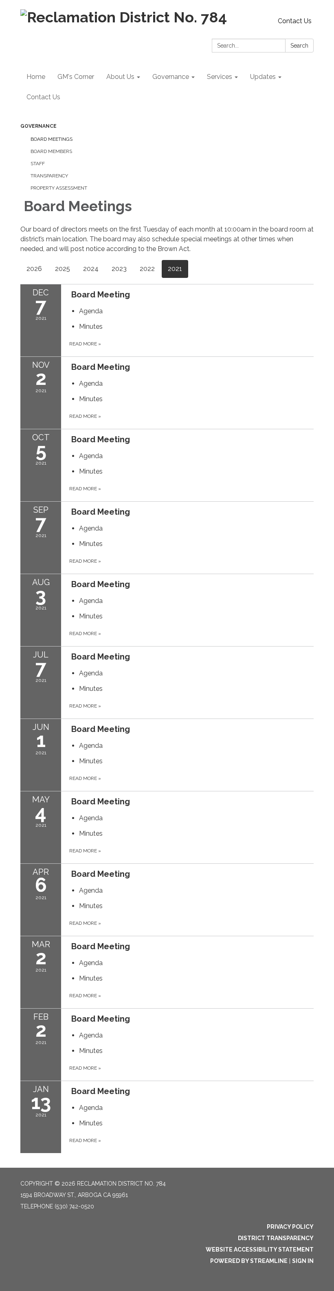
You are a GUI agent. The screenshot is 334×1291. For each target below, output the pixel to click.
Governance (38, 126)
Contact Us (295, 21)
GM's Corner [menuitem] (75, 77)
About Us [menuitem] (120, 77)
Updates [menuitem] (263, 77)
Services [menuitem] (219, 77)
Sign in (303, 1261)
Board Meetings (52, 139)
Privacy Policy (290, 1226)
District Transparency (276, 1238)
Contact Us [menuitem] (43, 97)
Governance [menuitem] (170, 77)
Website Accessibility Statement (260, 1249)
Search (299, 45)
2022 (147, 269)
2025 (62, 269)
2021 (175, 269)
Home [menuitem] (35, 77)
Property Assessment (59, 188)
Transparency (49, 176)
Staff (38, 163)
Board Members (51, 151)
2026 (34, 269)
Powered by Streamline (249, 1261)
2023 (119, 269)
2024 (91, 269)
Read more (85, 344)
